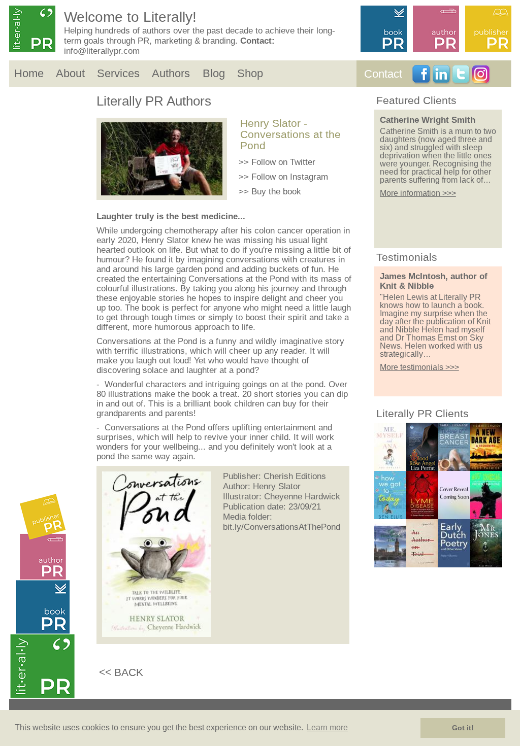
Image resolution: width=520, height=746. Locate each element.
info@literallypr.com (102, 51)
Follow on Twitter (283, 162)
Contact (383, 73)
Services (118, 73)
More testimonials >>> (419, 367)
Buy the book (276, 191)
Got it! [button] (463, 728)
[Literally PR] (34, 29)
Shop (250, 73)
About (70, 73)
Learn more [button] (327, 727)
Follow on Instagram (289, 177)
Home (29, 73)
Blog (214, 73)
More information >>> (418, 193)
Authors (171, 73)
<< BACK (121, 672)
